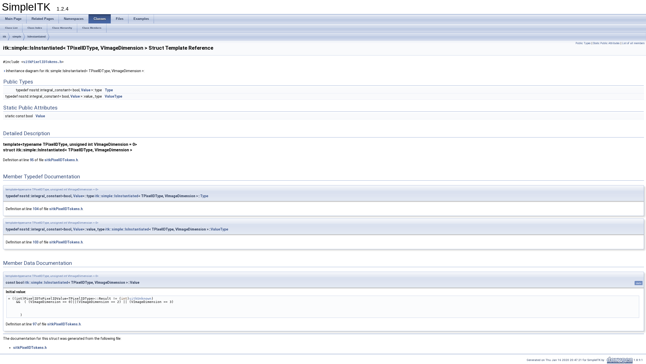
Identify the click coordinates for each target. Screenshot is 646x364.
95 (32, 160)
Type (109, 90)
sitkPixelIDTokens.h (42, 62)
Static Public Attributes (606, 43)
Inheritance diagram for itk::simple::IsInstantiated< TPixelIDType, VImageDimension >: (75, 71)
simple (16, 36)
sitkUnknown (140, 298)
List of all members (633, 43)
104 (36, 209)
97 (35, 324)
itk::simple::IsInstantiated (116, 196)
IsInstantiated (37, 36)
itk (4, 36)
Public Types (583, 43)
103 (36, 242)
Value (85, 90)
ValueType (113, 96)
